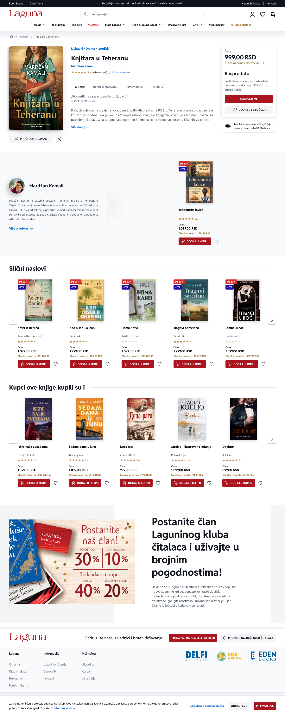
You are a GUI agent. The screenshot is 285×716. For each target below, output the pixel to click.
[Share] (59, 139)
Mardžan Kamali (82, 66)
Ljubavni (77, 49)
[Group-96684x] (263, 656)
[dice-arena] (229, 656)
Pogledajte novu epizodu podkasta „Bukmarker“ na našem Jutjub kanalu (142, 3)
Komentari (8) (134, 87)
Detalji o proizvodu (105, 87)
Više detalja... (80, 127)
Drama (90, 49)
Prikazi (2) (158, 87)
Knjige (24, 36)
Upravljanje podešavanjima (206, 706)
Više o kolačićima (64, 708)
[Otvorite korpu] (273, 14)
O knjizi (80, 87)
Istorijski (104, 49)
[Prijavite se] (253, 14)
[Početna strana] (27, 14)
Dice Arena (36, 3)
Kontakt (271, 3)
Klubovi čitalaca (251, 3)
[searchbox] (142, 14)
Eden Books (16, 3)
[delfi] (196, 656)
